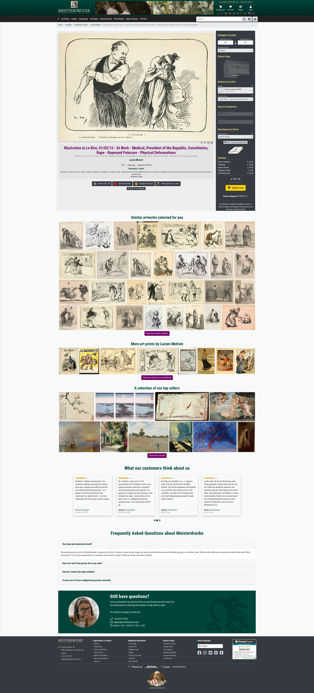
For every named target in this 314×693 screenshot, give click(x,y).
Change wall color (145, 183)
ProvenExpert (87, 510)
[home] (58, 19)
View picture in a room (169, 183)
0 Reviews (141, 189)
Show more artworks (157, 455)
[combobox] (235, 50)
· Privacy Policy (98, 653)
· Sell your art (132, 647)
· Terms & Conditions (100, 650)
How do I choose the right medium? (78, 571)
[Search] (244, 19)
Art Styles (94, 19)
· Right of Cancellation (100, 655)
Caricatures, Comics (81, 25)
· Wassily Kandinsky (169, 653)
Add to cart (237, 187)
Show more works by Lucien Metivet (157, 377)
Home (60, 25)
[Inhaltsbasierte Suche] (249, 19)
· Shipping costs (133, 650)
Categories (83, 19)
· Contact (96, 644)
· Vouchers (131, 658)
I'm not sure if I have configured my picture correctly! (86, 580)
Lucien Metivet (96, 25)
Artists (74, 19)
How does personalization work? (77, 544)
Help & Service (132, 19)
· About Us (96, 661)
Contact (143, 19)
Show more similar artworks (157, 333)
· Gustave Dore (168, 658)
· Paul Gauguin (168, 650)
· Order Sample (133, 661)
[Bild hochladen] (255, 19)
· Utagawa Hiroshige (169, 655)
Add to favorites (124, 183)
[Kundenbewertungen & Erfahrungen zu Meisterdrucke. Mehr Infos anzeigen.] (244, 649)
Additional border (223, 47)
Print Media (119, 19)
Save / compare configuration (236, 142)
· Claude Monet (168, 647)
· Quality (130, 653)
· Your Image (132, 644)
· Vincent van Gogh (169, 644)
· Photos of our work (134, 655)
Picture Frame (106, 19)
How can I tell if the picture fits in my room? (82, 563)
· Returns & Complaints (100, 658)
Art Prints (65, 19)
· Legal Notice (97, 647)
